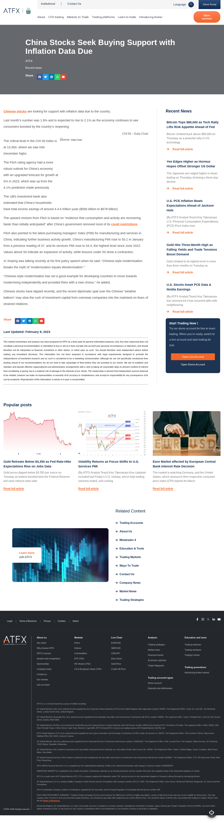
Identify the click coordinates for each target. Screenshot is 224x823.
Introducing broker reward (197, 672)
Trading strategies (156, 644)
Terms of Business (28, 621)
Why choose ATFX (45, 648)
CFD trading (56, 17)
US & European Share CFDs (88, 669)
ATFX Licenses (44, 653)
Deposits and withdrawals (160, 688)
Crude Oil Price (118, 669)
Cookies (62, 621)
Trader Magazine (156, 665)
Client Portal (209, 4)
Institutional (48, 3)
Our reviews (42, 679)
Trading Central (192, 655)
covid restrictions (124, 224)
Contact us (42, 674)
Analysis (152, 637)
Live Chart (116, 637)
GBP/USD (116, 648)
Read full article (183, 149)
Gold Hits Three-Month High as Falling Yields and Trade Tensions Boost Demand (192, 249)
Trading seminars (193, 650)
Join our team (43, 685)
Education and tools (195, 637)
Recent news (33, 67)
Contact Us (74, 3)
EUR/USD (116, 643)
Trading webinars (193, 644)
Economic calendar (157, 660)
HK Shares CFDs (82, 664)
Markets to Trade (78, 17)
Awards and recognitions (48, 658)
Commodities (80, 653)
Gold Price (116, 664)
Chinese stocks (15, 111)
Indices (77, 648)
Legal (9, 621)
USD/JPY (115, 653)
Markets (78, 637)
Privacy (47, 621)
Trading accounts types (160, 677)
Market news (154, 650)
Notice (76, 621)
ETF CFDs (79, 658)
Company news (44, 669)
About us (42, 637)
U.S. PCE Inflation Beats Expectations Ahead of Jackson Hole (190, 205)
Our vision (41, 643)
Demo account (155, 683)
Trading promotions (195, 667)
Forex (77, 643)
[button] (40, 77)
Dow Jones (116, 658)
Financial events (155, 655)
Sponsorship (43, 664)
